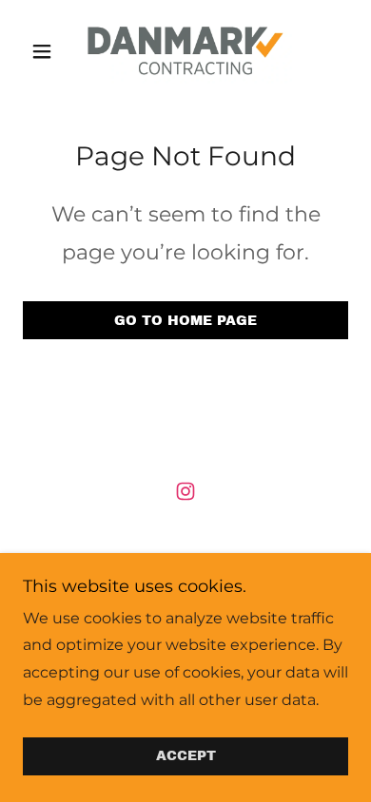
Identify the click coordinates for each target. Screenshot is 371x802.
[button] (47, 51)
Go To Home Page (185, 321)
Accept (186, 757)
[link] (185, 50)
